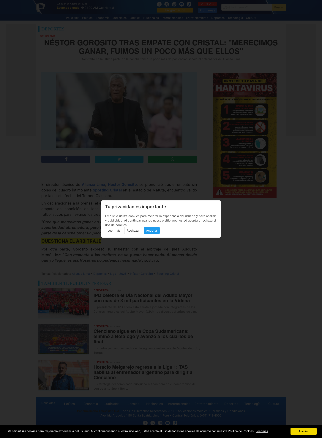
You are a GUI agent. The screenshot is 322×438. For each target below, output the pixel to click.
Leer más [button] (262, 431)
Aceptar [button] (304, 431)
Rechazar (133, 230)
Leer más (114, 230)
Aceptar (151, 230)
